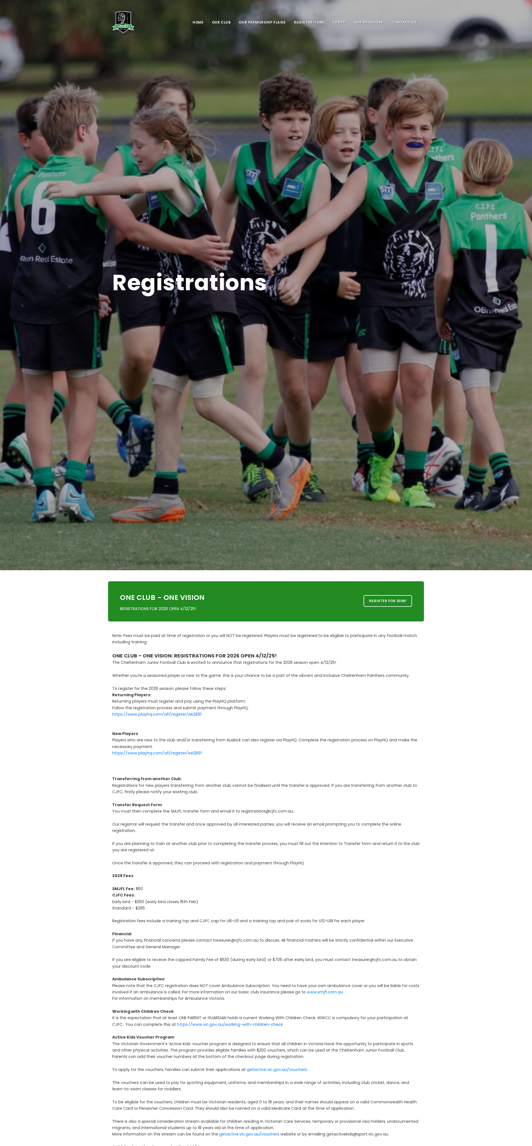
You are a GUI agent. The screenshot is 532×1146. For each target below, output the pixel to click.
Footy (339, 22)
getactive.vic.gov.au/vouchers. (277, 1069)
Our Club (221, 22)
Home (198, 22)
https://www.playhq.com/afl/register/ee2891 (156, 714)
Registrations (309, 22)
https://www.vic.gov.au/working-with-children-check (230, 1024)
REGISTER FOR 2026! (387, 600)
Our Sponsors (368, 22)
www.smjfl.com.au (325, 992)
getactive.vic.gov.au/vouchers (249, 1134)
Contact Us (404, 22)
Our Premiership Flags (262, 22)
